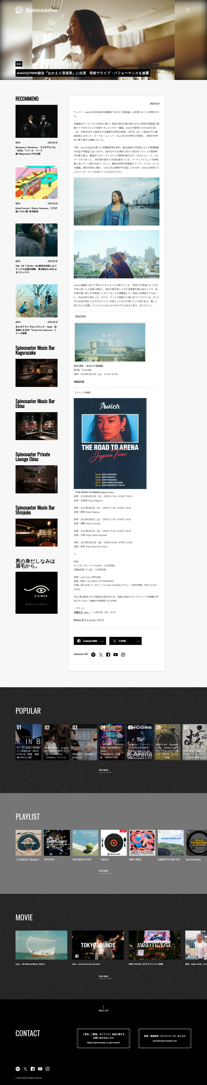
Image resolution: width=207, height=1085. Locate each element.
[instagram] (123, 656)
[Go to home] (37, 10)
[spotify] (93, 656)
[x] (100, 656)
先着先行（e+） (82, 612)
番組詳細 (79, 381)
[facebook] (108, 656)
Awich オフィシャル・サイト (89, 620)
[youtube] (115, 656)
